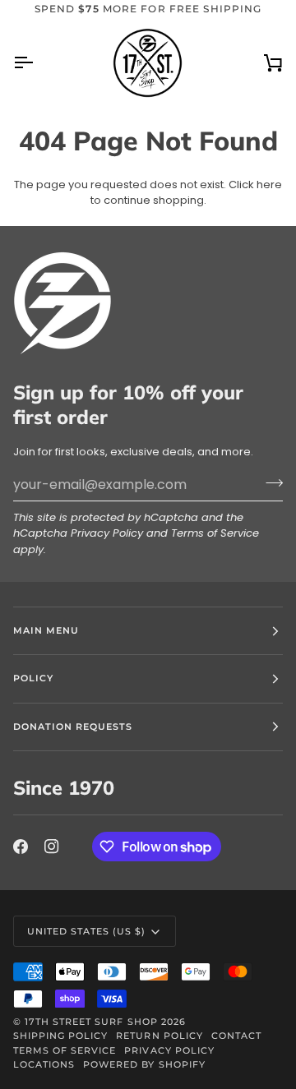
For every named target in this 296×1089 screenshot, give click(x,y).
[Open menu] (37, 62)
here (269, 184)
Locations (44, 1064)
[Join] (269, 482)
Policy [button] (33, 678)
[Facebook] (20, 846)
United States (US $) (86, 931)
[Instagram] (51, 846)
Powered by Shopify (144, 1064)
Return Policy (159, 1035)
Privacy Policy (107, 533)
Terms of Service (215, 533)
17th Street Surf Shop (91, 1021)
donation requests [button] (72, 726)
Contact (236, 1035)
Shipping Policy (60, 1035)
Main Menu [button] (46, 630)
